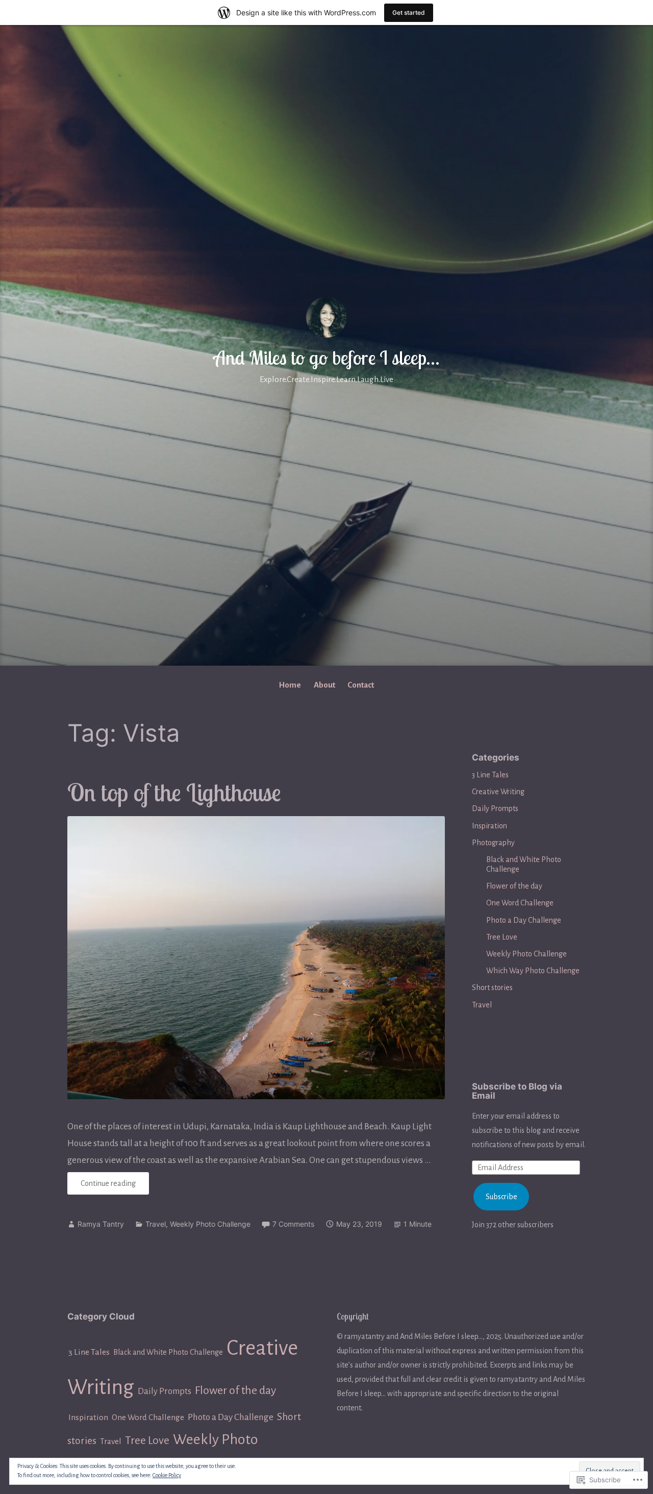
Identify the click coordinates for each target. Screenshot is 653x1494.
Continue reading (101, 1187)
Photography (493, 843)
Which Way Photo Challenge (533, 971)
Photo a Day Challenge (523, 920)
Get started (408, 12)
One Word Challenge (520, 903)
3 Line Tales (490, 775)
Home (290, 684)
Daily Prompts (495, 808)
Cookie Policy (167, 1475)
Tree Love (501, 937)
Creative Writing (498, 792)
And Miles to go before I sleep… (326, 357)
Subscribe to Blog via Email (517, 1091)
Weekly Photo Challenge (210, 1224)
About (324, 684)
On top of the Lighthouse (174, 792)
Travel (155, 1224)
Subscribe (501, 1197)
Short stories (492, 987)
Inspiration (489, 826)
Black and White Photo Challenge (168, 1352)
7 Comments (293, 1224)
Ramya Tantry (101, 1224)
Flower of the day (514, 886)
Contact (360, 684)
